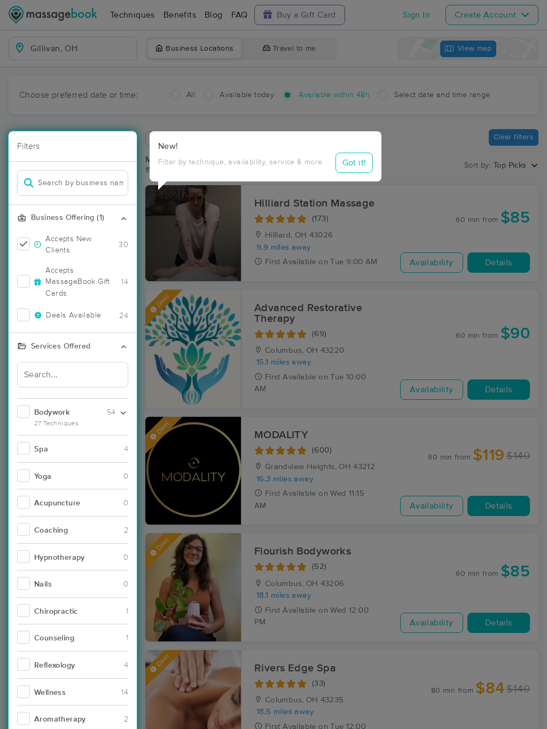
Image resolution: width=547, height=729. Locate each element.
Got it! (354, 163)
